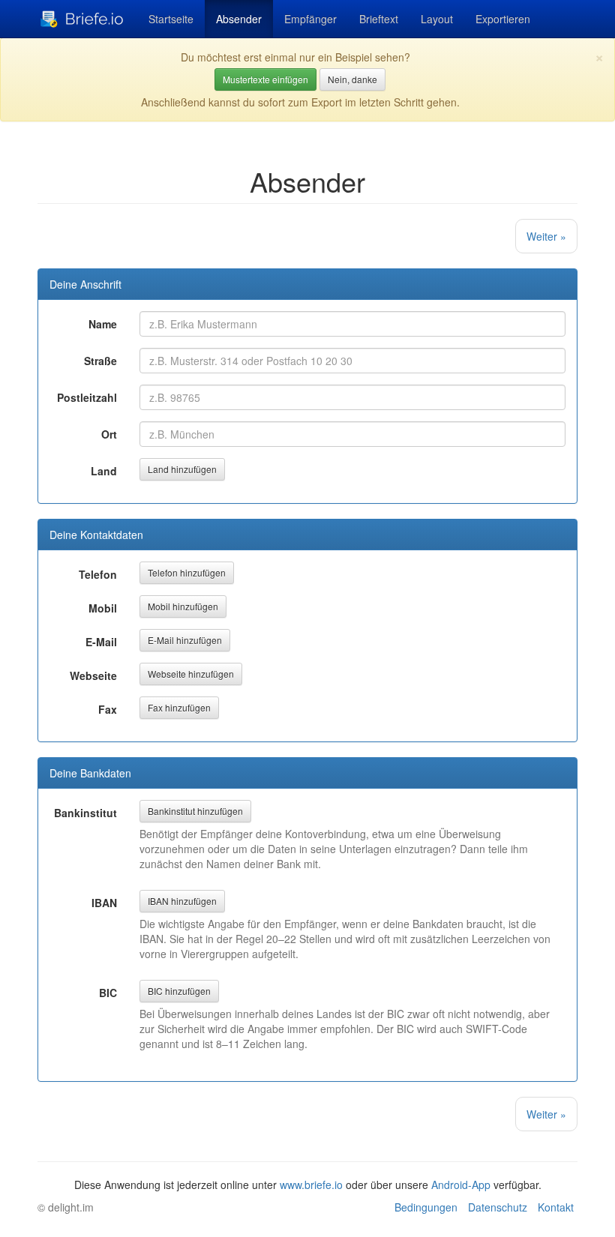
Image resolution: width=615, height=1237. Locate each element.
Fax (107, 709)
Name (102, 323)
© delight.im (66, 1207)
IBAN (104, 902)
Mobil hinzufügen (183, 606)
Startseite (171, 18)
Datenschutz (497, 1207)
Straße (100, 360)
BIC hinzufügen (179, 990)
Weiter (546, 236)
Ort (109, 434)
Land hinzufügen (182, 469)
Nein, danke (352, 79)
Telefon (98, 574)
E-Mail (101, 641)
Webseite (93, 675)
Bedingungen (426, 1207)
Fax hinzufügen (179, 707)
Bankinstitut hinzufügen (195, 810)
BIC (108, 992)
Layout (437, 18)
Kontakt (556, 1207)
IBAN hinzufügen (182, 900)
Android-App (460, 1184)
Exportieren (503, 18)
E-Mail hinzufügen (185, 639)
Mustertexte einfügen (265, 79)
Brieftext (378, 18)
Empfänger (310, 18)
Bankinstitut (85, 812)
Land (104, 470)
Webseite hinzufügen (191, 673)
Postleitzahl (87, 397)
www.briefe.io (311, 1184)
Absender (239, 18)
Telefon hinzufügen (187, 572)
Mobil (102, 608)
